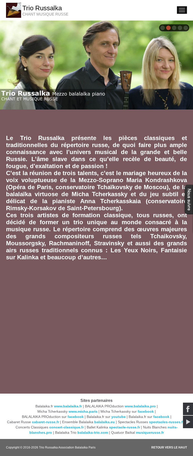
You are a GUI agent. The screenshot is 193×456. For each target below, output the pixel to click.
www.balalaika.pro (140, 406)
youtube (118, 417)
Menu (182, 10)
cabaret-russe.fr (45, 422)
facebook (146, 411)
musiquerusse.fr (150, 432)
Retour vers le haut (169, 447)
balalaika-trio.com (92, 432)
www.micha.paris (83, 411)
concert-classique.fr (66, 427)
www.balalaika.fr (68, 406)
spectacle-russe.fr (124, 427)
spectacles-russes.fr (166, 422)
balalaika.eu (104, 422)
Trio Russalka (42, 8)
